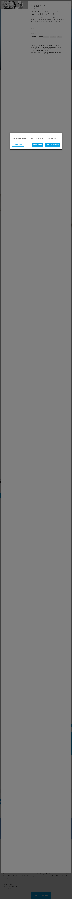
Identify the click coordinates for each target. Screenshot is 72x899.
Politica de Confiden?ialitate (29, 139)
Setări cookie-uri (18, 144)
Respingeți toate (37, 144)
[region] (36, 141)
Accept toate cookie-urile (52, 144)
